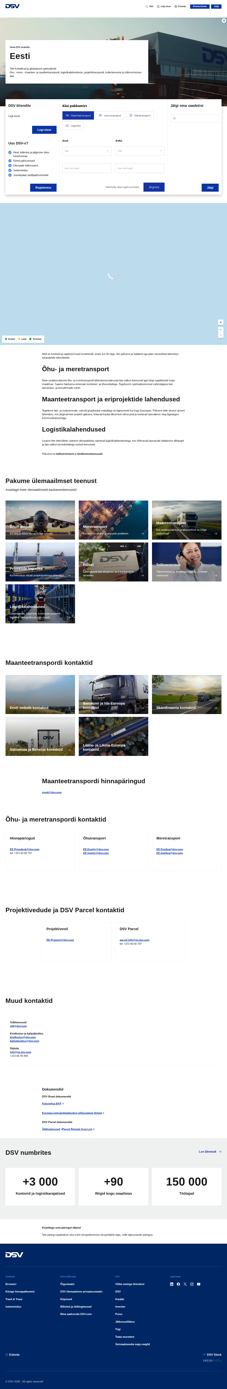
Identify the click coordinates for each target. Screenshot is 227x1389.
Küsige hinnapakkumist (20, 1291)
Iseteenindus (13, 1306)
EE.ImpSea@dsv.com (169, 853)
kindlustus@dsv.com (23, 1037)
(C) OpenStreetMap (210, 340)
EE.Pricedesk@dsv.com (24, 849)
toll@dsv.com (18, 1026)
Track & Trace (13, 1299)
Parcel (88, 565)
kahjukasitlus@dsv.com (24, 1040)
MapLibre (195, 340)
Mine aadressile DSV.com (76, 1314)
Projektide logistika (26, 568)
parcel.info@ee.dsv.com (134, 939)
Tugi (118, 1329)
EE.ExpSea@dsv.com (169, 849)
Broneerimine (200, 6)
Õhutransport (21, 527)
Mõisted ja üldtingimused (76, 1306)
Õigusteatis (67, 1284)
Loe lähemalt (208, 1151)
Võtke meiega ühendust (129, 1284)
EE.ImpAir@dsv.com (96, 853)
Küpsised (66, 1299)
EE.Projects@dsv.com (60, 939)
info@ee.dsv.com (20, 1052)
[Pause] (224, 20)
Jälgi (216, 6)
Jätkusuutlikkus (125, 1321)
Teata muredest (124, 1336)
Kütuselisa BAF (51, 1103)
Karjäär (119, 1299)
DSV (118, 1291)
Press (118, 1314)
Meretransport (95, 527)
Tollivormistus (168, 565)
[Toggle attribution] (223, 341)
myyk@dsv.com (52, 792)
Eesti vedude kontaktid (29, 708)
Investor (120, 1306)
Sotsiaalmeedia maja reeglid (132, 1344)
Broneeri (10, 1284)
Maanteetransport (171, 523)
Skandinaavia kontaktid (176, 708)
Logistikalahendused (27, 607)
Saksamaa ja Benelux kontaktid (36, 749)
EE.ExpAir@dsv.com (96, 849)
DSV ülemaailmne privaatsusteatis (81, 1291)
